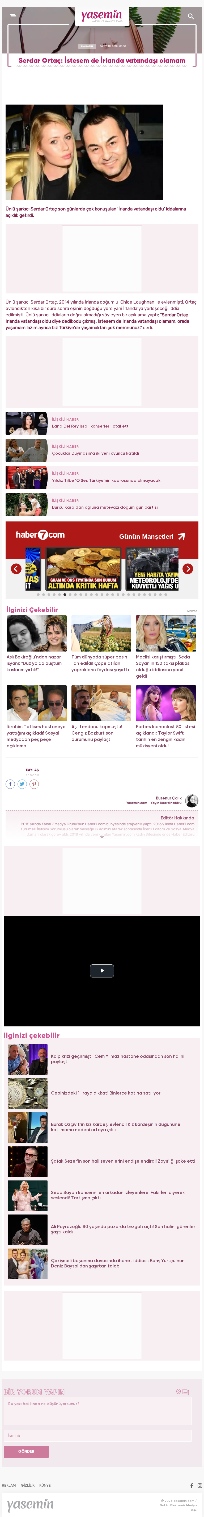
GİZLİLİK (28, 1485)
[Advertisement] (102, 371)
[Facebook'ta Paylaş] (10, 784)
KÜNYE (45, 1485)
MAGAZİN (87, 46)
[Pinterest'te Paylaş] (34, 784)
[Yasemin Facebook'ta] (191, 1486)
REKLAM (9, 1485)
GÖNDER (26, 1451)
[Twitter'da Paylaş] (22, 784)
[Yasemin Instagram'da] (200, 1486)
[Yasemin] (102, 16)
